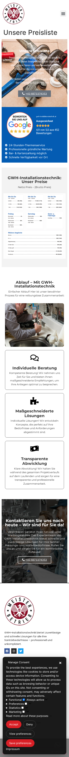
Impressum (13, 749)
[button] (60, 663)
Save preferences (20, 743)
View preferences (20, 733)
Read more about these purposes (27, 715)
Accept (13, 724)
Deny (29, 724)
